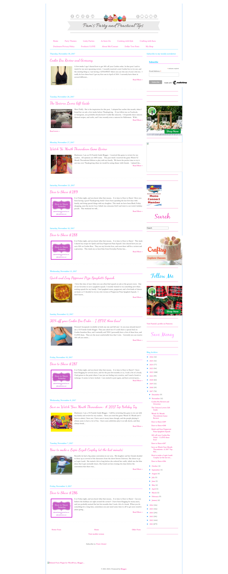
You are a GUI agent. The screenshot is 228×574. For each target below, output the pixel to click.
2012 (152, 520)
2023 (152, 368)
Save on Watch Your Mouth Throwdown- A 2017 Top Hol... (161, 449)
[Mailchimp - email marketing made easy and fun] (176, 84)
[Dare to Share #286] (61, 518)
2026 (152, 357)
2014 (152, 513)
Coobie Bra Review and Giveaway (71, 60)
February (155, 496)
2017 (152, 391)
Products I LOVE (88, 46)
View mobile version (96, 534)
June (154, 481)
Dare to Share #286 (63, 493)
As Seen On (106, 41)
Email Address (155, 71)
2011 (151, 524)
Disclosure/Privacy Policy (63, 46)
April (154, 489)
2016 (152, 505)
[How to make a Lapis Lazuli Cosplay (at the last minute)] (61, 475)
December (156, 394)
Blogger (123, 569)
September (156, 470)
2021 (152, 376)
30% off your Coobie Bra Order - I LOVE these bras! (85, 321)
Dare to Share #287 (63, 364)
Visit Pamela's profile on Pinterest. (160, 324)
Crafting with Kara (148, 41)
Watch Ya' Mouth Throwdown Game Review (78, 149)
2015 (152, 509)
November (156, 398)
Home (55, 41)
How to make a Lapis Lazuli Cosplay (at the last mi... (161, 456)
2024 (152, 364)
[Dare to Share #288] (61, 260)
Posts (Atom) (101, 544)
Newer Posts (56, 529)
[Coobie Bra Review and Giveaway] (61, 85)
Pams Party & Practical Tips (55, 9)
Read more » (54, 131)
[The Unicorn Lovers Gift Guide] (61, 128)
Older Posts (136, 529)
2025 (152, 361)
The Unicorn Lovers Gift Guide (70, 103)
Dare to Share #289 (64, 192)
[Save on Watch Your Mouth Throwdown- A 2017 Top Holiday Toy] (61, 432)
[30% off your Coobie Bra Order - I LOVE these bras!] (61, 346)
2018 (152, 387)
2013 (151, 516)
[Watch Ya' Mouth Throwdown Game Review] (61, 174)
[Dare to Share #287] (61, 389)
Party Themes (70, 41)
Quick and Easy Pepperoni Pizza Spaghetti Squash (82, 278)
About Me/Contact (110, 46)
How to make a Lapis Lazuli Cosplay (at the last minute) (86, 450)
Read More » (137, 79)
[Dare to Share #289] (61, 217)
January (155, 500)
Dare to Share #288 (63, 235)
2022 (152, 372)
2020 (152, 380)
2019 (152, 384)
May (154, 485)
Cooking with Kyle (125, 41)
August (155, 473)
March (154, 493)
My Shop (149, 46)
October (155, 466)
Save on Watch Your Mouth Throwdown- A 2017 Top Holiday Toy (93, 407)
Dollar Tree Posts (132, 46)
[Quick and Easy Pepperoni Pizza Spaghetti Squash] (61, 303)
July (153, 477)
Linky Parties (88, 41)
